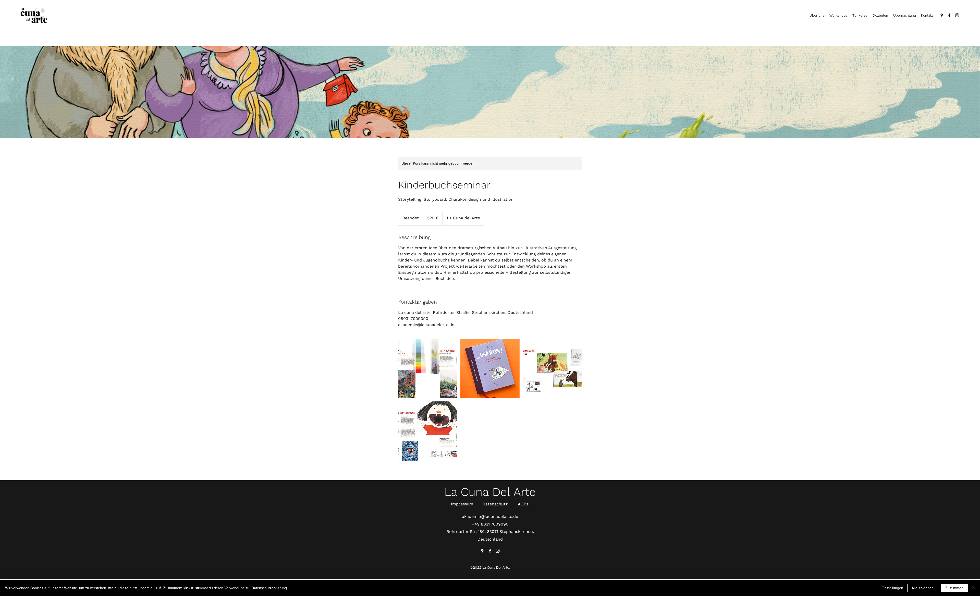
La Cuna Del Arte (490, 492)
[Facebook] (949, 15)
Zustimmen (954, 587)
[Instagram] (957, 15)
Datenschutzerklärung (269, 587)
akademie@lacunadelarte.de (490, 516)
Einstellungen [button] (892, 587)
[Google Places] (941, 15)
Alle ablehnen (923, 587)
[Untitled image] (427, 368)
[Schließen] (974, 588)
